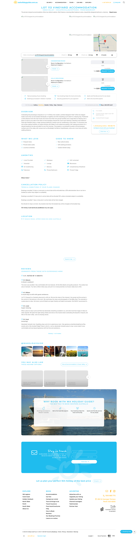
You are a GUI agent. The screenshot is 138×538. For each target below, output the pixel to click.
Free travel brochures (53, 506)
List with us (31, 536)
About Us (26, 508)
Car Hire (79, 2)
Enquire (117, 2)
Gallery (36, 105)
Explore (88, 2)
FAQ (47, 508)
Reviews (59, 105)
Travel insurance (51, 504)
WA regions (26, 494)
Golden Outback (28, 499)
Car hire (48, 496)
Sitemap (76, 531)
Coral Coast (26, 496)
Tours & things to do (52, 501)
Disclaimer (70, 531)
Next (88, 377)
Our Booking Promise (53, 516)
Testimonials (73, 504)
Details (46, 105)
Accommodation (60, 2)
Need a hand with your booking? (105, 128)
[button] (45, 33)
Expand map (69, 259)
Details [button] (54, 69)
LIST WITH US (107, 2)
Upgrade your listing (76, 496)
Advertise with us (75, 494)
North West (26, 501)
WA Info (49, 2)
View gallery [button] (60, 48)
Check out (84, 55)
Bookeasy (54, 531)
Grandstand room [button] (58, 61)
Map (55, 105)
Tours (71, 2)
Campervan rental (52, 499)
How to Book (50, 511)
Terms (59, 531)
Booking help (127, 531)
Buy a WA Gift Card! (107, 105)
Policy (51, 105)
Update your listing (75, 499)
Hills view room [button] (57, 78)
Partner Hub (73, 506)
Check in (64, 55)
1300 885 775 (111, 126)
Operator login (41, 536)
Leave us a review (52, 518)
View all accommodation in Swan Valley (73, 364)
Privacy (64, 531)
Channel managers (75, 501)
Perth (24, 504)
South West (26, 506)
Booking (41, 105)
